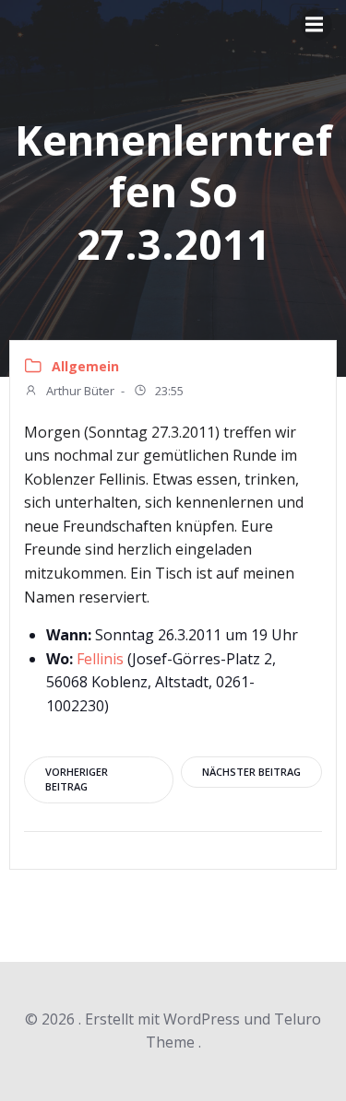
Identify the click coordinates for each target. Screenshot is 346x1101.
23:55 (168, 390)
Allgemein (85, 366)
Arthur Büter (78, 390)
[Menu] (316, 25)
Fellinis (100, 659)
